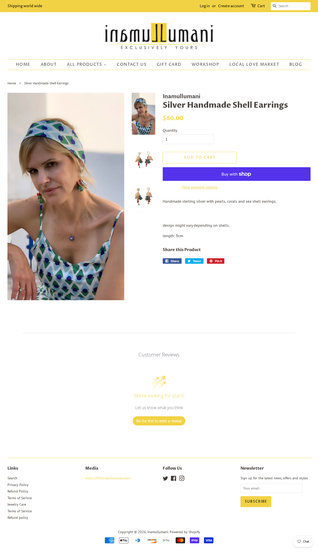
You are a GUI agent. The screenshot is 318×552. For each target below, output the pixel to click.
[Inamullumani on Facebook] (173, 479)
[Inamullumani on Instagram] (181, 479)
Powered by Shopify (185, 532)
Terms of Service (19, 511)
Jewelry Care (16, 504)
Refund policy (17, 517)
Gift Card (169, 64)
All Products (85, 64)
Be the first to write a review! (159, 421)
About (49, 64)
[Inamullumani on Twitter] (165, 479)
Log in (205, 6)
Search (12, 478)
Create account (231, 6)
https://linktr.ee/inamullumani (108, 478)
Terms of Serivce (19, 498)
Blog (295, 64)
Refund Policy (17, 491)
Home (23, 64)
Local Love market (254, 64)
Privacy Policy (18, 485)
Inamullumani (157, 532)
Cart (261, 6)
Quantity (170, 130)
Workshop (205, 64)
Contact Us (132, 64)
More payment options (199, 187)
